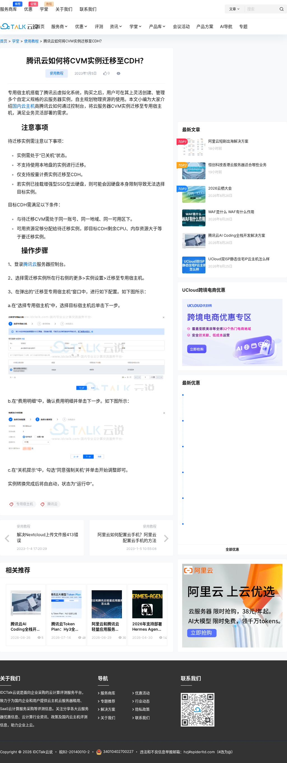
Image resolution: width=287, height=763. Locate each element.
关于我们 (108, 717)
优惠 (79, 26)
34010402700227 (118, 751)
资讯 (114, 26)
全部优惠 (232, 549)
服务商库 (108, 693)
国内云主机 (23, 106)
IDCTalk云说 (42, 752)
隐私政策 (142, 709)
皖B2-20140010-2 (74, 752)
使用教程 (31, 41)
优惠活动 (142, 693)
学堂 (133, 26)
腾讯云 (30, 264)
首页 (3, 41)
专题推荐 (108, 701)
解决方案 (108, 709)
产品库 (155, 26)
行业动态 (142, 701)
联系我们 (142, 717)
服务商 (57, 26)
